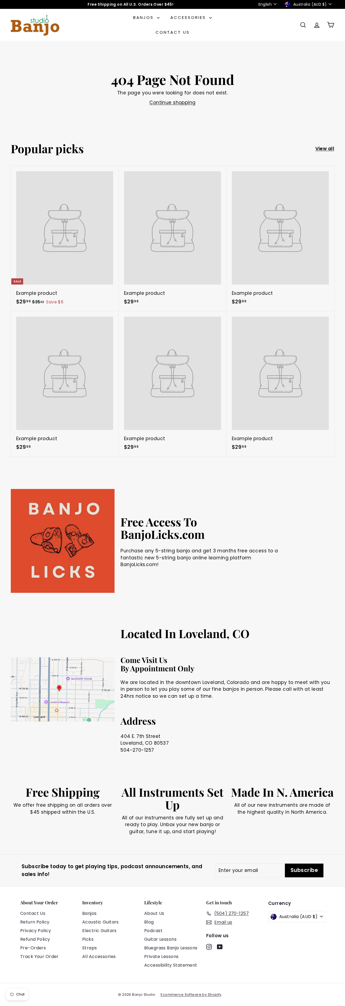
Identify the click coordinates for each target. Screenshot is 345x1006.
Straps (89, 948)
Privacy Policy (35, 931)
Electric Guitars (99, 931)
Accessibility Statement (170, 965)
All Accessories (99, 956)
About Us (154, 913)
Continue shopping (172, 102)
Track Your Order (39, 956)
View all (324, 148)
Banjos (144, 17)
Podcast (153, 931)
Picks (88, 939)
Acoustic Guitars (100, 922)
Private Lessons (161, 956)
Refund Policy (35, 939)
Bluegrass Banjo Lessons (171, 948)
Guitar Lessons (160, 939)
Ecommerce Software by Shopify (191, 994)
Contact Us (173, 32)
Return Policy (35, 922)
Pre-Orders (33, 948)
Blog (149, 922)
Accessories (189, 17)
